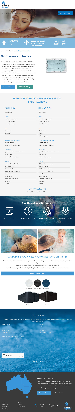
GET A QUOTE (23, 87)
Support (20, 404)
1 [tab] (54, 75)
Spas (3, 402)
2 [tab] (56, 75)
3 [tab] (58, 75)
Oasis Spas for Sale (11, 51)
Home (3, 51)
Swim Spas (5, 404)
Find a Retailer (8, 87)
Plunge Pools (5, 407)
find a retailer (65, 13)
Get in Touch (59, 393)
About (19, 402)
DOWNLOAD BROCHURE (37, 273)
